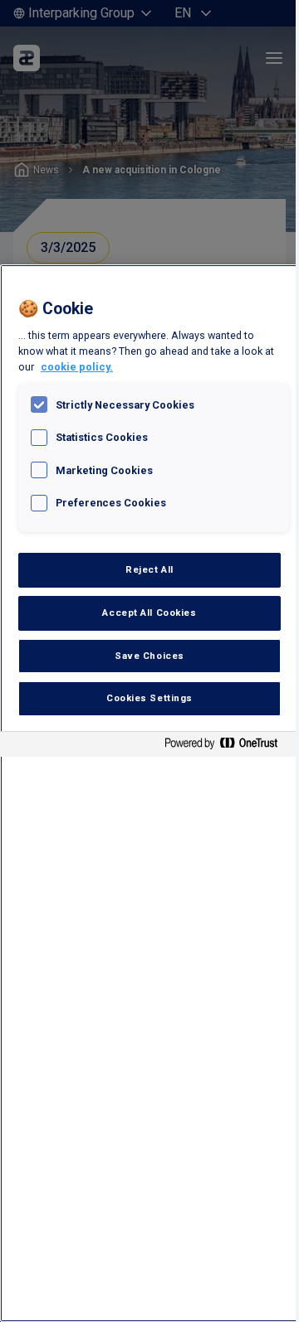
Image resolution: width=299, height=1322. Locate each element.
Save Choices (149, 655)
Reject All (149, 569)
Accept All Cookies (149, 612)
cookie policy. (77, 367)
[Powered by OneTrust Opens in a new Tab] (227, 746)
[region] (149, 793)
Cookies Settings (149, 698)
